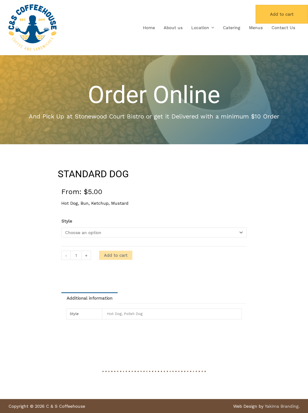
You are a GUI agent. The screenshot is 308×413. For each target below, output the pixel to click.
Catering (231, 27)
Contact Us (283, 27)
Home (149, 27)
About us (173, 27)
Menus (256, 27)
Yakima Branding (282, 406)
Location (200, 27)
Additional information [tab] (90, 298)
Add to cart (116, 255)
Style (66, 220)
